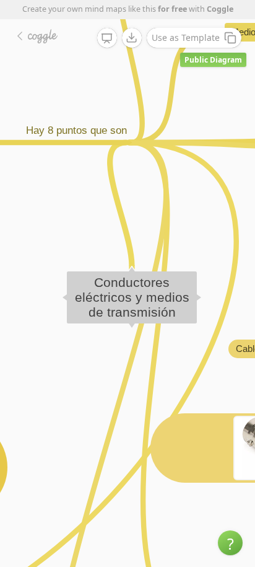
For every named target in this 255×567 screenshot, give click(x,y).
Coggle (220, 9)
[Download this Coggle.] (132, 38)
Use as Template (186, 37)
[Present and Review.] (107, 38)
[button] (230, 542)
